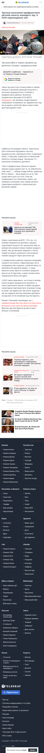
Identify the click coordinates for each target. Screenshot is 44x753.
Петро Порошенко (10, 638)
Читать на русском (8, 27)
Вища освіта (29, 471)
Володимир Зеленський (7, 616)
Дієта (27, 530)
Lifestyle (26, 544)
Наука (4, 518)
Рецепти (26, 653)
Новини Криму (8, 478)
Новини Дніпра (9, 457)
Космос (6, 526)
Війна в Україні (8, 581)
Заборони (28, 626)
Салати (27, 672)
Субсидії (28, 460)
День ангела (29, 629)
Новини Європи (9, 549)
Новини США (8, 552)
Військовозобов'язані (33, 596)
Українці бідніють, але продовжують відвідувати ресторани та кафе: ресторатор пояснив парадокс (27, 362)
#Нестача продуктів (14, 402)
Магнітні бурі (29, 570)
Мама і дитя (29, 523)
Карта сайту (6, 728)
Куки (24, 750)
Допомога (28, 475)
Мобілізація (28, 581)
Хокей (27, 504)
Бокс (26, 497)
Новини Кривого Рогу (11, 471)
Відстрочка (29, 593)
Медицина (29, 464)
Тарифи (6, 504)
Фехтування (29, 511)
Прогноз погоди (31, 478)
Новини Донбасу (9, 475)
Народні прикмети (31, 618)
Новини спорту (29, 489)
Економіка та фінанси (10, 489)
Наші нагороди (8, 718)
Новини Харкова (9, 453)
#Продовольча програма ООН (26, 400)
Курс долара (8, 508)
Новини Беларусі (9, 567)
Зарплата (28, 449)
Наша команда (8, 725)
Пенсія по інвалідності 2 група (11, 662)
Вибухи (6, 589)
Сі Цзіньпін (7, 624)
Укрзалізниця (8, 511)
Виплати (28, 457)
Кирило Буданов (9, 635)
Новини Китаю (8, 563)
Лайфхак (28, 567)
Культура (28, 563)
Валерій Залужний (10, 631)
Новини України (19, 357)
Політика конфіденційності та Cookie (16, 703)
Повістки (28, 585)
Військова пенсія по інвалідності (10, 667)
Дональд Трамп (9, 620)
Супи (27, 664)
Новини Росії (8, 556)
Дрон (5, 534)
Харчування (29, 526)
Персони (5, 610)
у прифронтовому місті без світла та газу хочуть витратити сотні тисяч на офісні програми (21, 303)
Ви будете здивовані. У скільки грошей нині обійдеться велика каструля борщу (26, 378)
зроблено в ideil (8, 746)
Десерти (28, 668)
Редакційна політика (10, 707)
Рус (40, 2)
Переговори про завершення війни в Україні (21, 7)
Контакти (5, 721)
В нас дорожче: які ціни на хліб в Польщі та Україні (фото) (25, 390)
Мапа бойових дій (10, 585)
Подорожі (28, 559)
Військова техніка (10, 603)
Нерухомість (8, 501)
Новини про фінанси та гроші (21, 371)
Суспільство (28, 445)
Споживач (29, 552)
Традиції (28, 622)
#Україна (9, 400)
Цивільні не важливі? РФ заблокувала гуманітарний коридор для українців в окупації (25, 230)
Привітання (29, 574)
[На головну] (22, 2)
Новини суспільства (18, 223)
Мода (27, 556)
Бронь (27, 589)
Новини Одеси (8, 460)
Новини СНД (8, 559)
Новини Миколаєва (10, 482)
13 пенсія (6, 657)
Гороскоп (28, 549)
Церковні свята (30, 615)
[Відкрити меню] (3, 2)
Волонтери (7, 600)
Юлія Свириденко (10, 646)
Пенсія (4, 653)
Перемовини (8, 593)
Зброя (5, 596)
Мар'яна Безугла (9, 642)
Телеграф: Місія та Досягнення (14, 732)
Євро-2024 (29, 508)
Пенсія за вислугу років (10, 676)
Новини (5, 445)
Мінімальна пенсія (10, 672)
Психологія (29, 534)
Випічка (28, 657)
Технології (7, 523)
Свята (25, 610)
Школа (27, 467)
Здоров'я (27, 518)
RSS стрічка (7, 736)
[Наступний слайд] (42, 7)
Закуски (28, 675)
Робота (27, 453)
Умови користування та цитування (15, 710)
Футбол (27, 493)
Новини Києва (8, 449)
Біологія (6, 530)
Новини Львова (9, 464)
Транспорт (7, 497)
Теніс (27, 501)
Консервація (29, 661)
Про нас (5, 700)
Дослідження (30, 537)
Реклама (5, 714)
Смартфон (7, 537)
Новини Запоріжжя (10, 467)
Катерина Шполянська (13, 22)
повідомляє (7, 100)
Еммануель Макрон (10, 628)
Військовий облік (31, 600)
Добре (32, 750)
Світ (3, 544)
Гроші (5, 493)
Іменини (28, 633)
